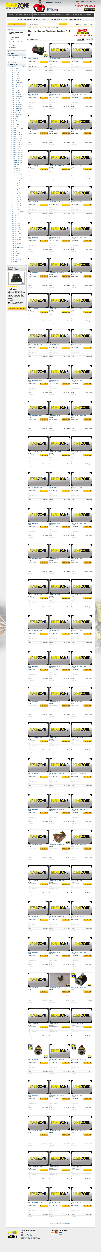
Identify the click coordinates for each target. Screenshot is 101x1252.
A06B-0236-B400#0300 (35, 1166)
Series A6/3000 (15, 162)
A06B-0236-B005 (33, 988)
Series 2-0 (13, 88)
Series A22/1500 (15, 142)
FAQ (77, 1)
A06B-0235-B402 (54, 702)
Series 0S (13, 72)
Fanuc (40, 27)
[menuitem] (11, 15)
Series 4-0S (14, 112)
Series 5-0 (13, 118)
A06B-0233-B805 (54, 344)
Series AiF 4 (14, 188)
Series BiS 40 (14, 243)
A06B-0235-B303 (33, 666)
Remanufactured (15, 37)
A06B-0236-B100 (54, 988)
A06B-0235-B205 (54, 594)
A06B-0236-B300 (76, 1095)
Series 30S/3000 (15, 106)
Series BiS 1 (14, 231)
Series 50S (14, 120)
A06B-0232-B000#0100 (78, 58)
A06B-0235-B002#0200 (35, 416)
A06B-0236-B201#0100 (56, 1095)
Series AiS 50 (14, 206)
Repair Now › (17, 24)
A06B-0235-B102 (76, 487)
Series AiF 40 (14, 190)
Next (58, 1223)
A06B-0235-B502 (33, 773)
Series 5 (13, 116)
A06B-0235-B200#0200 (35, 559)
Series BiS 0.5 (14, 229)
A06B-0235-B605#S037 (78, 845)
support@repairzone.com (31, 1237)
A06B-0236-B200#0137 (78, 1059)
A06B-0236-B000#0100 (56, 916)
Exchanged (13, 47)
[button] (56, 24)
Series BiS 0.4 (14, 227)
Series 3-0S (14, 102)
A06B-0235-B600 (33, 809)
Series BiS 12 (14, 233)
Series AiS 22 (14, 198)
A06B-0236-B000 (33, 916)
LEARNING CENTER (76, 15)
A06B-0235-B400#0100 (78, 666)
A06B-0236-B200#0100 (56, 1059)
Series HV (13, 253)
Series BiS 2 (14, 235)
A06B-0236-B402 (76, 1166)
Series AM (13, 215)
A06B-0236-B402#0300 (35, 1202)
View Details (44, 62)
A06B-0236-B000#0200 (78, 916)
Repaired (13, 45)
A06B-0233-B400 (76, 273)
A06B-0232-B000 (54, 58)
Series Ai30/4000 (15, 172)
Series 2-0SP (14, 98)
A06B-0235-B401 (33, 702)
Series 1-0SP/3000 (16, 86)
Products (35, 27)
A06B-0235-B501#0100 (78, 737)
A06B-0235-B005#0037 (78, 416)
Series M (13, 257)
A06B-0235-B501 (54, 737)
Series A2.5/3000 (15, 136)
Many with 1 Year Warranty (73, 19)
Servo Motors (12, 67)
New (12, 35)
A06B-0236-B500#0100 (78, 1202)
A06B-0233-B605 (76, 308)
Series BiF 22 (14, 219)
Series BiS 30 (14, 239)
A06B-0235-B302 (76, 630)
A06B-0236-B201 (33, 1095)
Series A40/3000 (15, 158)
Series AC (13, 164)
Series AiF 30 (14, 186)
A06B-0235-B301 (54, 630)
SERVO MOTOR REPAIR (40, 15)
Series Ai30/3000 (15, 170)
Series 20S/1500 (15, 94)
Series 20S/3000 (15, 96)
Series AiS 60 (14, 208)
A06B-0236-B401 (54, 1166)
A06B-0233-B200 (33, 273)
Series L (13, 255)
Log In (91, 24)
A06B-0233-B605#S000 (35, 344)
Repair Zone (32, 1230)
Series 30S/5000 (15, 108)
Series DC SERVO (16, 247)
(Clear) (24, 57)
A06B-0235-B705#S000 (56, 880)
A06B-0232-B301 (76, 165)
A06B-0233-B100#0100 (78, 237)
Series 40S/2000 (15, 114)
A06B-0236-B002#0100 (78, 952)
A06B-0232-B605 (76, 201)
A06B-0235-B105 (33, 523)
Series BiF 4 (14, 223)
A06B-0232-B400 (33, 201)
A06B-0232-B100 (54, 94)
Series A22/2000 (15, 144)
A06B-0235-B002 (76, 380)
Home (29, 27)
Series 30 (13, 100)
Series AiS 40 (14, 204)
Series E (13, 249)
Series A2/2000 (15, 138)
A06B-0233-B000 (33, 237)
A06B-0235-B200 (54, 523)
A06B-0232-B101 (33, 130)
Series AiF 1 (14, 180)
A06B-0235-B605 (33, 58)
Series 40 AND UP (16, 110)
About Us (83, 1)
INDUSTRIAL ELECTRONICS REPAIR (58, 15)
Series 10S (14, 78)
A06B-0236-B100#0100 (78, 988)
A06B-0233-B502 (54, 308)
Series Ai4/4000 (15, 174)
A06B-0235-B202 (76, 559)
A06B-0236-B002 (54, 952)
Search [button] (63, 24)
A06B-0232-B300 (33, 165)
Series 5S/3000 (15, 124)
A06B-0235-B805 (76, 880)
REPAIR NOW (28, 15)
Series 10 (13, 74)
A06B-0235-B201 (54, 559)
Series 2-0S (14, 92)
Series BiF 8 (14, 225)
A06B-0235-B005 (54, 416)
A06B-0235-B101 (54, 487)
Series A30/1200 (15, 150)
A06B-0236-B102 (54, 1023)
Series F (13, 251)
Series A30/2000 (15, 152)
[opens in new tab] (48, 10)
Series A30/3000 (15, 154)
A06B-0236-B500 (54, 1202)
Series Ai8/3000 (15, 178)
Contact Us (92, 1)
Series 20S (14, 90)
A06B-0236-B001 (33, 952)
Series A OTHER (15, 128)
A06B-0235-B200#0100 (78, 523)
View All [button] (67, 1223)
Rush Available (57, 19)
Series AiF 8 (14, 192)
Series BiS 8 (14, 245)
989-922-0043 (87, 6)
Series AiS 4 (14, 202)
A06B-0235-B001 (54, 380)
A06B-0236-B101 (33, 1023)
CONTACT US (88, 15)
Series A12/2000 (15, 132)
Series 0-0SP (14, 70)
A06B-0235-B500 (76, 702)
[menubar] (49, 15)
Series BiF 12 (14, 217)
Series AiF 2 (14, 182)
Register (85, 24)
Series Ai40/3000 (15, 176)
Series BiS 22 (14, 237)
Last (62, 1223)
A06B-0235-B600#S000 (56, 809)
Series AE (13, 166)
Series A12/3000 (15, 134)
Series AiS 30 (14, 200)
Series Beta (14, 261)
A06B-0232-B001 (33, 94)
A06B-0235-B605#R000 (35, 845)
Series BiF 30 (14, 221)
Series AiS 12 (14, 194)
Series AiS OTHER (16, 211)
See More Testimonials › (17, 308)
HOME (11, 15)
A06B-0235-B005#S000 (35, 451)
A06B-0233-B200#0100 (56, 273)
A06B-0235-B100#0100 (35, 487)
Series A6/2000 (15, 160)
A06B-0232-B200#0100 (78, 130)
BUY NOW (19, 15)
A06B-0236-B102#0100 (78, 1023)
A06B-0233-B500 (33, 308)
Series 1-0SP (14, 84)
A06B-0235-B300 (76, 594)
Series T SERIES (15, 259)
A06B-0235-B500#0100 (35, 737)
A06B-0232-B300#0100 (56, 165)
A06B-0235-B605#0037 (78, 809)
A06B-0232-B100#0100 (78, 94)
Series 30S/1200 (15, 104)
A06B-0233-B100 (54, 237)
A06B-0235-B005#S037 (56, 451)
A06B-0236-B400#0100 (78, 1131)
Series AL (13, 213)
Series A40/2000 (15, 156)
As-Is (12, 39)
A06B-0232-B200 (54, 130)
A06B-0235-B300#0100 (35, 630)
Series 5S (13, 122)
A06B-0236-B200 (33, 1059)
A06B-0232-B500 (54, 201)
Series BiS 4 (14, 241)
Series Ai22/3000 (15, 168)
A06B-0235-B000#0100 (35, 380)
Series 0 (13, 69)
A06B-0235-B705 (33, 880)
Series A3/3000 (15, 148)
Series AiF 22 (14, 184)
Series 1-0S (14, 80)
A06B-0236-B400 (54, 1131)
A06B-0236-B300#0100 (35, 1131)
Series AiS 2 (14, 196)
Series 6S (13, 126)
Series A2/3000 (15, 140)
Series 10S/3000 (15, 82)
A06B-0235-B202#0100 (35, 594)
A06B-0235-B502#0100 (56, 773)
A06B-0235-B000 (76, 344)
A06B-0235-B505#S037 (78, 773)
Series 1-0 (13, 76)
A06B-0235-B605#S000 (56, 845)
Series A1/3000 (15, 130)
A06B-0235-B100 (76, 451)
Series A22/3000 (15, 146)
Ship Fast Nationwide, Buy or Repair (32, 19)
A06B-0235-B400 (54, 666)
